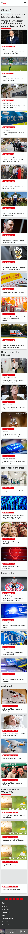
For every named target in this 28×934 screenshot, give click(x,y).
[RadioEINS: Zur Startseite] (12, 3)
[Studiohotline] (21, 899)
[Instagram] (14, 899)
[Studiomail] (17, 899)
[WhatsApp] (6, 899)
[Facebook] (10, 899)
